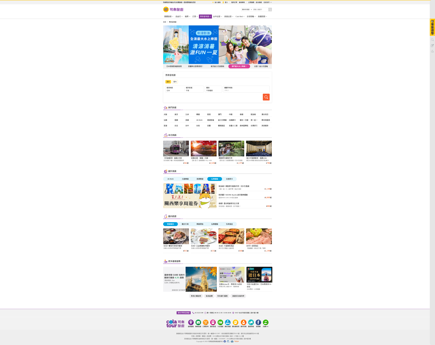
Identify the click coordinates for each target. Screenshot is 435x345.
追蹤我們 (266, 2)
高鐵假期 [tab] (261, 16)
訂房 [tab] (194, 16)
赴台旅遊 (259, 2)
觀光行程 (185, 224)
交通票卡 (229, 179)
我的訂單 (234, 2)
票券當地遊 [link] (172, 22)
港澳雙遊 (200, 179)
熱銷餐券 (170, 224)
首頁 (164, 22)
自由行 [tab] (178, 16)
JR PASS (170, 179)
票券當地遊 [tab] (204, 16)
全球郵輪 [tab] (250, 16)
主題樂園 (185, 179)
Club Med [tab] (239, 16)
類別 (207, 88)
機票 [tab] (186, 16)
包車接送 (229, 224)
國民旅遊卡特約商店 (236, 341)
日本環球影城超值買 (174, 66)
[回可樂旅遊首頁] (173, 9)
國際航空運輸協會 (232, 341)
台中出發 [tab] (216, 16)
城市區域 (189, 88)
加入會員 (218, 2)
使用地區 (170, 88)
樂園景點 (200, 224)
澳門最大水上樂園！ (239, 66)
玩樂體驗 (214, 179)
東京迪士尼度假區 (217, 66)
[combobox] (247, 9)
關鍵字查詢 (228, 88)
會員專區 (242, 2)
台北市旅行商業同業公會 (224, 341)
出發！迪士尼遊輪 (261, 66)
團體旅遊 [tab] (168, 16)
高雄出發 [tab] (228, 16)
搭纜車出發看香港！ (195, 66)
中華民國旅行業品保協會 (228, 341)
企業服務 (251, 2)
